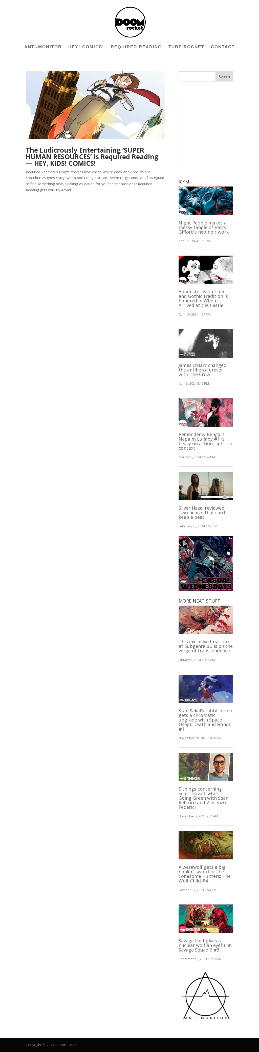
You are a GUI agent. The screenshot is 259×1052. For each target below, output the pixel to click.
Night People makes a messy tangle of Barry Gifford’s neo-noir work (204, 227)
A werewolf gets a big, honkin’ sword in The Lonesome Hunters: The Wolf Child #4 (205, 874)
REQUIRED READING (136, 47)
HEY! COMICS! (86, 47)
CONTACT (223, 47)
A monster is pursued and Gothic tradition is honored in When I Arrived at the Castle (203, 298)
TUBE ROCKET (186, 47)
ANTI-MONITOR (43, 47)
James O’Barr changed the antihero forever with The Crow (202, 369)
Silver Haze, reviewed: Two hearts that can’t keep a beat (202, 512)
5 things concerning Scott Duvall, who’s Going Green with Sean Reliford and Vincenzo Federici (203, 798)
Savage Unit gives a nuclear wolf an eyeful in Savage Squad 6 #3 (205, 945)
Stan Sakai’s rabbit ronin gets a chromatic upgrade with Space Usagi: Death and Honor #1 (205, 720)
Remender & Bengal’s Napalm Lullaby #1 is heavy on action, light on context (205, 441)
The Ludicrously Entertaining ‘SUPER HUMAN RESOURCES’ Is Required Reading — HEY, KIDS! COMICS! (92, 157)
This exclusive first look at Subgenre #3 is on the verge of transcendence (206, 646)
